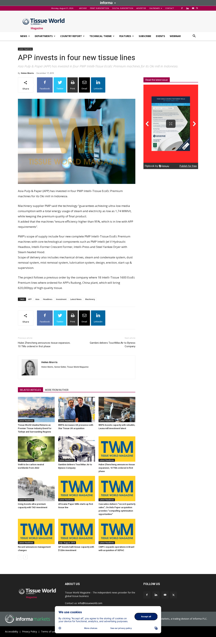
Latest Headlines (25, 49)
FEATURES (125, 36)
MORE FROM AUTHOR (57, 390)
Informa (108, 2)
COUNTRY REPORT (71, 36)
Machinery (90, 299)
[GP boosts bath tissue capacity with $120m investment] (76, 531)
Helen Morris (27, 73)
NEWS (23, 36)
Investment (61, 299)
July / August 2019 (67, 542)
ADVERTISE (141, 8)
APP (30, 299)
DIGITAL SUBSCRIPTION (122, 8)
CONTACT (169, 8)
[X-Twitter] (197, 8)
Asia (37, 299)
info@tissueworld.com (90, 603)
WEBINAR (175, 36)
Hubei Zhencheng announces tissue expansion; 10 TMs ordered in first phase (44, 344)
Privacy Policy (29, 631)
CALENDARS (154, 8)
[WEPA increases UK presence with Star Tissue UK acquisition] (76, 409)
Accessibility (11, 631)
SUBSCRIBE (145, 36)
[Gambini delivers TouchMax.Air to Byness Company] (76, 449)
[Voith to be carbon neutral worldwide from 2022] (36, 449)
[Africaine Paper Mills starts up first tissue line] (76, 488)
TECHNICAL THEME (100, 36)
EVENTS (160, 36)
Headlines (47, 299)
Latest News (76, 299)
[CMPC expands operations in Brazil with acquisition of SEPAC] (117, 531)
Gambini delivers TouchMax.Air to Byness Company (112, 344)
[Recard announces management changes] (36, 531)
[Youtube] (193, 8)
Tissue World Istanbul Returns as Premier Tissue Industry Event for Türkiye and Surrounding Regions (34, 428)
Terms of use (48, 631)
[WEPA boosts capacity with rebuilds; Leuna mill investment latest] (117, 409)
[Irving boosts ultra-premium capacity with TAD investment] (36, 488)
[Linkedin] (187, 8)
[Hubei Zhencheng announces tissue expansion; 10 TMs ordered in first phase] (117, 449)
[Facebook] (181, 8)
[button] (194, 36)
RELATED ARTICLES (30, 390)
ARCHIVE (83, 8)
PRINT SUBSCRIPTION (99, 8)
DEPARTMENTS (44, 36)
